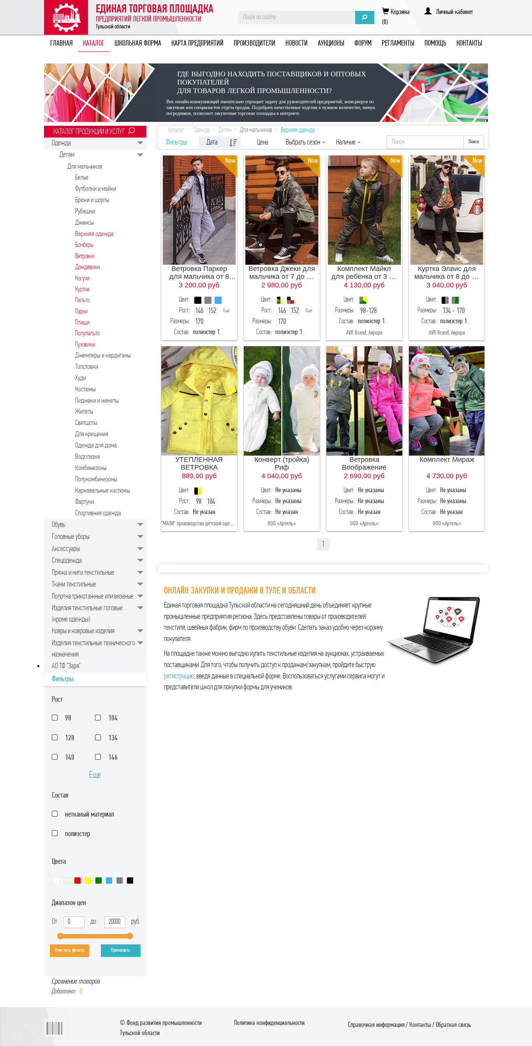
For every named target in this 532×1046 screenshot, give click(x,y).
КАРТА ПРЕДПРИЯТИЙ (197, 44)
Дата (212, 142)
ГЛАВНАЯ (61, 44)
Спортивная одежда (98, 513)
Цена (262, 142)
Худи (80, 378)
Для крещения (91, 434)
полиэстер (77, 834)
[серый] (119, 880)
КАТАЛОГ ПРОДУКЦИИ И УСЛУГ (89, 132)
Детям (67, 155)
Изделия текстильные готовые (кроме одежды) (87, 613)
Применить (120, 950)
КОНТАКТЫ (469, 44)
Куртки (82, 289)
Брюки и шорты (92, 200)
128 (69, 738)
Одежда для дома (96, 445)
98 (68, 718)
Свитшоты (86, 423)
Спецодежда (67, 561)
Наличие (346, 142)
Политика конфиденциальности (269, 1023)
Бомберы (84, 245)
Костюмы (85, 389)
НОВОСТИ (296, 44)
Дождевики (87, 267)
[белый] (56, 880)
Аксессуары (66, 549)
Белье (81, 177)
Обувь (58, 525)
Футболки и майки (95, 189)
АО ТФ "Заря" (66, 666)
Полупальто (87, 333)
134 (113, 738)
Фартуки (84, 502)
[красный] (77, 880)
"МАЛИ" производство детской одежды (200, 524)
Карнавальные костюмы (102, 491)
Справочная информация (376, 1025)
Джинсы (84, 223)
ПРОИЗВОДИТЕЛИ (254, 44)
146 (113, 758)
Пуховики (85, 345)
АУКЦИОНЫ (331, 44)
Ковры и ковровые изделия (83, 631)
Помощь (435, 44)
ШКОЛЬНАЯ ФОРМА (138, 44)
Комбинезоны (91, 468)
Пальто (82, 300)
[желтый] (88, 880)
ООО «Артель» (282, 524)
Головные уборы (71, 537)
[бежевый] (66, 880)
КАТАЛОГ (93, 44)
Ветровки (85, 256)
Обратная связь (453, 1025)
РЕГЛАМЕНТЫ (398, 44)
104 (113, 718)
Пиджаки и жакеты (97, 401)
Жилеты (84, 412)
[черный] (130, 880)
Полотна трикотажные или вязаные (93, 596)
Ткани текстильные (74, 584)
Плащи (82, 322)
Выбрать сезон (303, 142)
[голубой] (109, 880)
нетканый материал (89, 815)
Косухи (82, 278)
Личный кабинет (452, 12)
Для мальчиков (84, 167)
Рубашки (85, 211)
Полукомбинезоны (96, 479)
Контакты (420, 1025)
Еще (95, 775)
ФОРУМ (363, 44)
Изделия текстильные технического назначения (93, 649)
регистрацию (179, 676)
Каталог (176, 130)
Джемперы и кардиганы (103, 355)
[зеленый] (98, 880)
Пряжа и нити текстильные (83, 573)
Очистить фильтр (69, 950)
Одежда (61, 143)
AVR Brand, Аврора (364, 333)
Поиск (474, 142)
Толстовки (86, 367)
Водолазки (87, 457)
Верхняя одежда (94, 234)
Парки (81, 311)
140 (69, 758)
